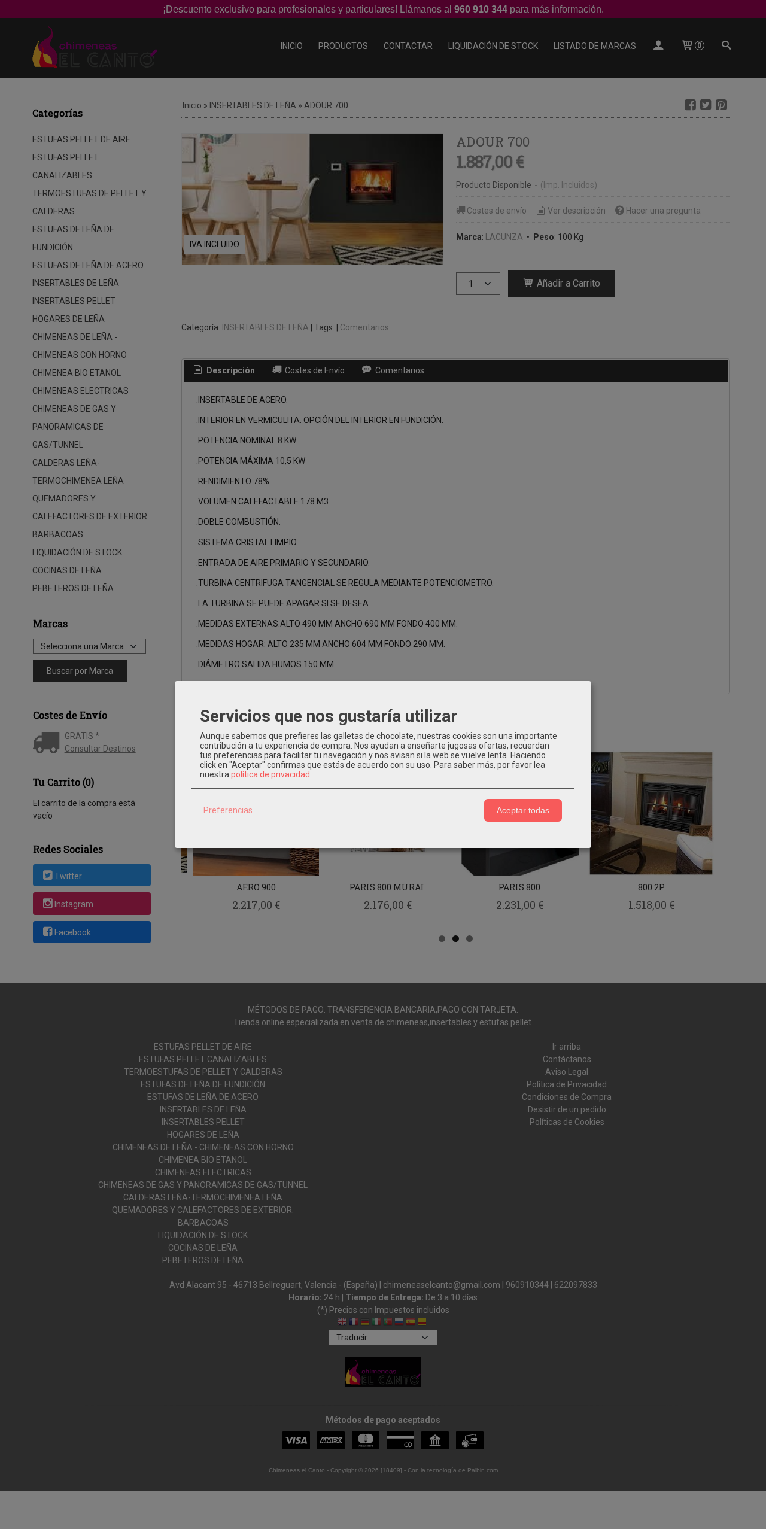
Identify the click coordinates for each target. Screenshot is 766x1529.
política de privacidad (270, 774)
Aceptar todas (523, 810)
